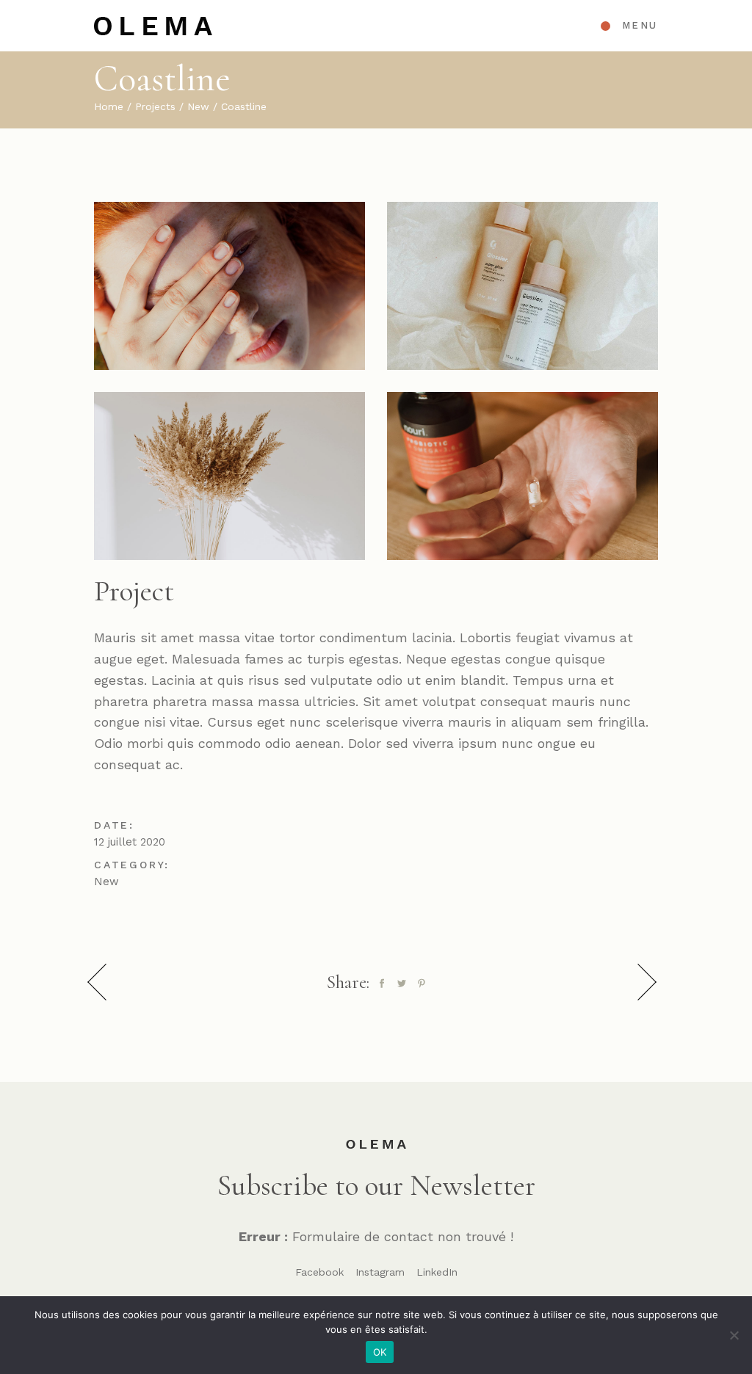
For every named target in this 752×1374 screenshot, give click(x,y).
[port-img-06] (229, 476)
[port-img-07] (229, 286)
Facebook (319, 1272)
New (106, 881)
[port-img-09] (522, 476)
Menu (640, 25)
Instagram (380, 1272)
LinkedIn (437, 1272)
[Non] (733, 1335)
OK (380, 1352)
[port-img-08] (522, 286)
